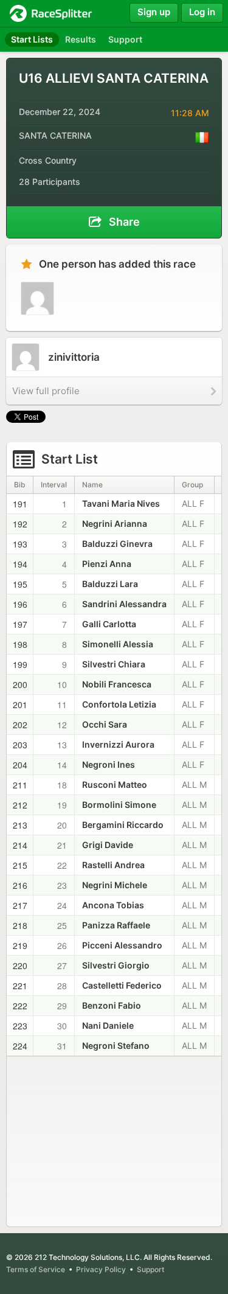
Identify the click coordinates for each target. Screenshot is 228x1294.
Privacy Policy (101, 1269)
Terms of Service (35, 1269)
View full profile (46, 391)
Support (150, 1269)
